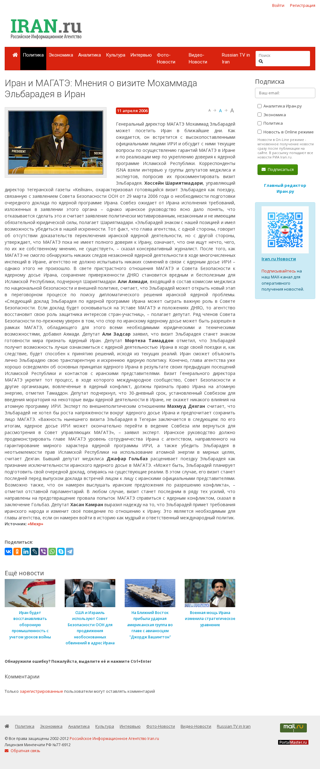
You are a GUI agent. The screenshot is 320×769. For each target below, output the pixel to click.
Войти (278, 5)
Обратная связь (25, 750)
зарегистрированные (41, 691)
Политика (33, 55)
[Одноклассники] (17, 551)
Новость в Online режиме (288, 132)
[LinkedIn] (26, 551)
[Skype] (61, 551)
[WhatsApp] (52, 551)
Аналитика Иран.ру (282, 106)
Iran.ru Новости (279, 259)
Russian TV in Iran (236, 58)
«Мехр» (35, 524)
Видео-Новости (198, 58)
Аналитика (89, 55)
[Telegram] (69, 551)
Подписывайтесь (279, 271)
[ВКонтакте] (8, 551)
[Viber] (43, 551)
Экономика (61, 55)
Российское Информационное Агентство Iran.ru (114, 738)
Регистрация (302, 5)
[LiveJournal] (34, 551)
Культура (115, 55)
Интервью (141, 55)
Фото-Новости (166, 58)
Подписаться (280, 169)
